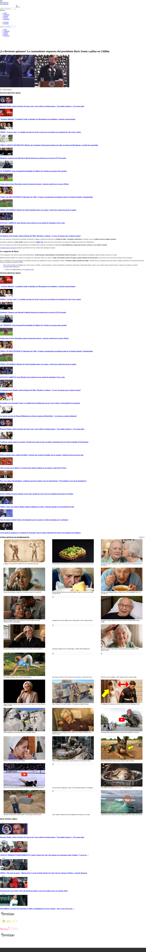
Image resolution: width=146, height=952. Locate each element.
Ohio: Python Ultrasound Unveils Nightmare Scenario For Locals (71, 814)
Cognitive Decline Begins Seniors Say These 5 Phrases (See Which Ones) (120, 621)
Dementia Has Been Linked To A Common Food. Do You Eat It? (22, 592)
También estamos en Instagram (8, 247)
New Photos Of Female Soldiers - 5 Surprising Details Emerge (70, 704)
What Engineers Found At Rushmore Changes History (20, 732)
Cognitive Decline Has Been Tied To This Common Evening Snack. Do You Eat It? (121, 564)
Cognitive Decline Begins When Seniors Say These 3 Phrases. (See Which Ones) (71, 733)
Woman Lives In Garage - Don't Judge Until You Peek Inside (118, 677)
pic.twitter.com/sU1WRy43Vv (11, 266)
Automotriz (6, 14)
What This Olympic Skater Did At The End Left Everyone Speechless (24, 787)
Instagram (6, 23)
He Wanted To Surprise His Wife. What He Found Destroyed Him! (120, 704)
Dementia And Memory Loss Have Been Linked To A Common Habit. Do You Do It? (72, 592)
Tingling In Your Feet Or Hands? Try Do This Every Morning (21, 564)
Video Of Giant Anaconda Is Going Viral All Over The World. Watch (71, 761)
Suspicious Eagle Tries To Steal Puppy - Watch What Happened (71, 649)
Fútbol (5, 13)
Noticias (5, 17)
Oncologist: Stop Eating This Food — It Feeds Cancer (116, 787)
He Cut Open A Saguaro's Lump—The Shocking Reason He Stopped (72, 788)
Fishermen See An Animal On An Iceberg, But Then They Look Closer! (121, 814)
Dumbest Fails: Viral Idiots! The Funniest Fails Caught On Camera (120, 732)
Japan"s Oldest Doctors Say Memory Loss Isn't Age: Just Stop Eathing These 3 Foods (24, 704)
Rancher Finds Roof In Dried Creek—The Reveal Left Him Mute (22, 814)
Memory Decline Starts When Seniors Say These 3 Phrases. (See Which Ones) (120, 649)
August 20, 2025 (29, 269)
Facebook (6, 22)
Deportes (5, 16)
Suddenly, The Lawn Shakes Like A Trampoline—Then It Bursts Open (72, 620)
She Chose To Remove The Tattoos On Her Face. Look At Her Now (72, 677)
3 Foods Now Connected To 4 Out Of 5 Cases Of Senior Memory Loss (72, 564)
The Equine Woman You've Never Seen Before (17, 677)
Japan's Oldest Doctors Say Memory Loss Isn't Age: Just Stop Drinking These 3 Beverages (22, 621)
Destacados (6, 19)
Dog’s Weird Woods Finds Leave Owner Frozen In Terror (117, 761)
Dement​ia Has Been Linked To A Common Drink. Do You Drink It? (23, 649)
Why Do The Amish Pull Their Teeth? (14, 761)
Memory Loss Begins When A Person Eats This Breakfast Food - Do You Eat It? (121, 592)
